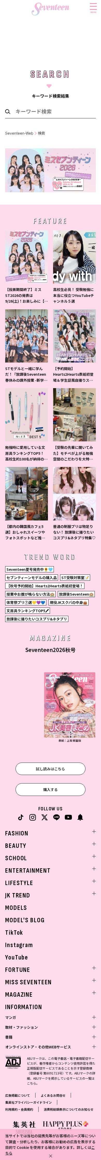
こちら (31, 1083)
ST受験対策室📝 (75, 577)
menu (93, 11)
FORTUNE (17, 970)
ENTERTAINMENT (28, 871)
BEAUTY (15, 846)
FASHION (16, 833)
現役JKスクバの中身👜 (68, 602)
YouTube (16, 958)
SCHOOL (16, 858)
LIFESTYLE (19, 883)
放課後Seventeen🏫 (76, 594)
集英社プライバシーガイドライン (28, 1102)
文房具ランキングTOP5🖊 (27, 610)
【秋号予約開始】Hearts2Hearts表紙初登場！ (44, 585)
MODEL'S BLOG (25, 920)
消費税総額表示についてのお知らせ (68, 1109)
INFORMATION (23, 1007)
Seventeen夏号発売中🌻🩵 (29, 569)
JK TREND (17, 896)
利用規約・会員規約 (19, 1109)
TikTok (14, 933)
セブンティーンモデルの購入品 (31, 577)
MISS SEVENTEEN (28, 982)
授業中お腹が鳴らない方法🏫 (30, 594)
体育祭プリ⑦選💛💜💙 (25, 602)
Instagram (19, 945)
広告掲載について (17, 1095)
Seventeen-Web (19, 133)
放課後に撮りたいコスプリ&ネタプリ (36, 618)
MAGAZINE (19, 995)
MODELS (16, 908)
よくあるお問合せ (53, 1095)
